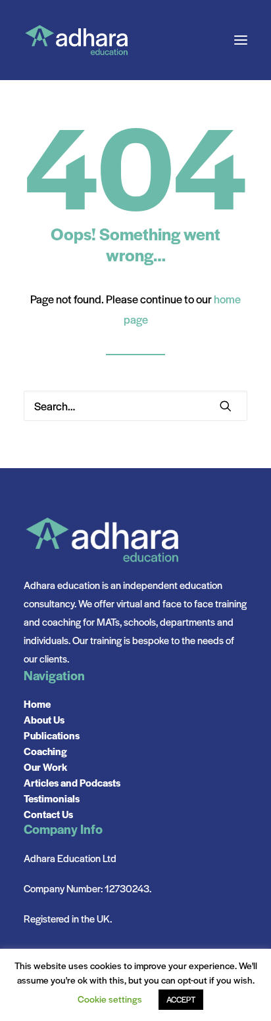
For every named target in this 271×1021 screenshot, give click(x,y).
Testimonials (52, 798)
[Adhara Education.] (76, 40)
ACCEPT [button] (180, 999)
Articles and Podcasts (72, 782)
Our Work (45, 766)
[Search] (135, 406)
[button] (240, 40)
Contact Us (48, 814)
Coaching (45, 751)
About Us (44, 719)
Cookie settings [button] (110, 998)
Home (37, 703)
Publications (52, 735)
